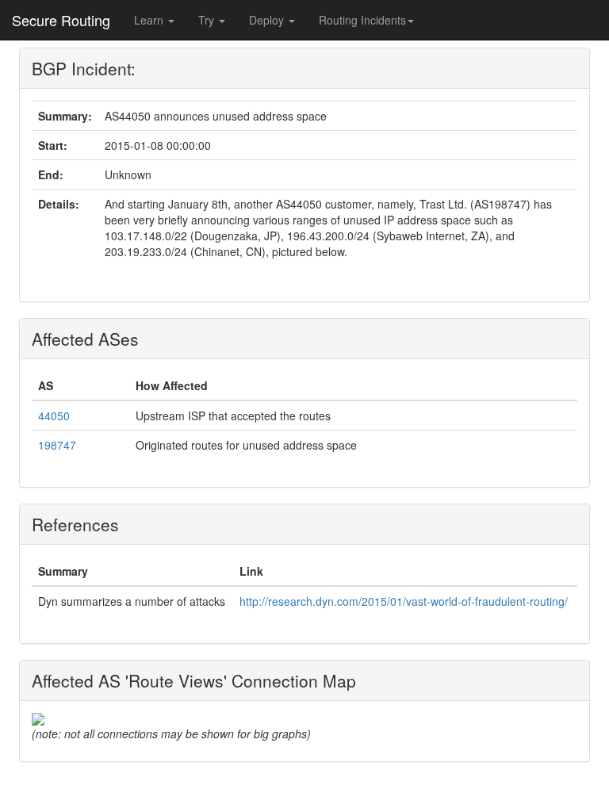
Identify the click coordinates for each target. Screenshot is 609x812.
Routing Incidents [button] (362, 20)
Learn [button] (150, 20)
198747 (57, 445)
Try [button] (207, 20)
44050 (54, 415)
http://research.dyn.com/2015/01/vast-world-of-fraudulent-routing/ (403, 601)
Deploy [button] (268, 20)
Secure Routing (61, 20)
